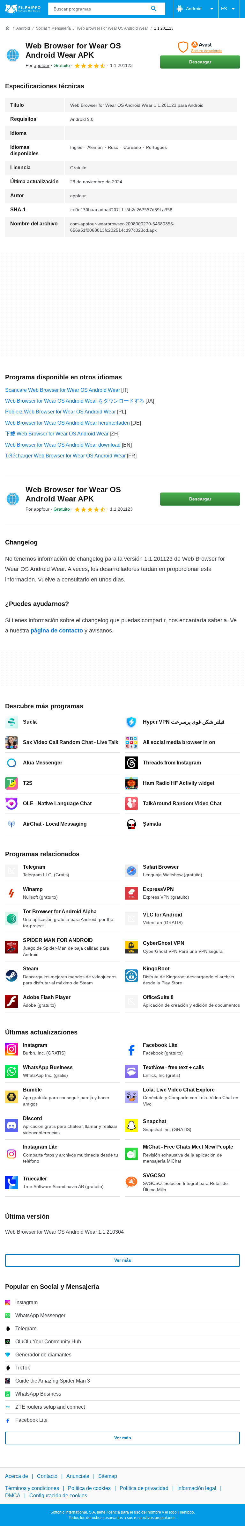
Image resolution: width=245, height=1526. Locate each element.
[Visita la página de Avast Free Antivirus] (200, 47)
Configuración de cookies (58, 1495)
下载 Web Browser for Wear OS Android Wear (56, 433)
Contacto (47, 1476)
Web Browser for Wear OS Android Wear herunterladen (67, 423)
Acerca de (16, 1476)
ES (224, 8)
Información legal (196, 1488)
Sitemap (107, 1476)
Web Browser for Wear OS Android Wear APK (73, 50)
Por (37, 65)
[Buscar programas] (153, 9)
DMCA (12, 1495)
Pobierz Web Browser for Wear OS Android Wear (60, 411)
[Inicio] (7, 28)
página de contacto (57, 630)
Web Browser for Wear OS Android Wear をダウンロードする (74, 401)
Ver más (122, 1260)
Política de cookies (89, 1488)
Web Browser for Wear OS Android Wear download (63, 445)
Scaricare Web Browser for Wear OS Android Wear (62, 390)
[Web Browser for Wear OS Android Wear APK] (12, 55)
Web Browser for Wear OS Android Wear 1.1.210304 (64, 1232)
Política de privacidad (144, 1488)
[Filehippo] (23, 9)
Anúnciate (77, 1476)
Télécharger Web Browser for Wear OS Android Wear (65, 455)
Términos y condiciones (32, 1488)
